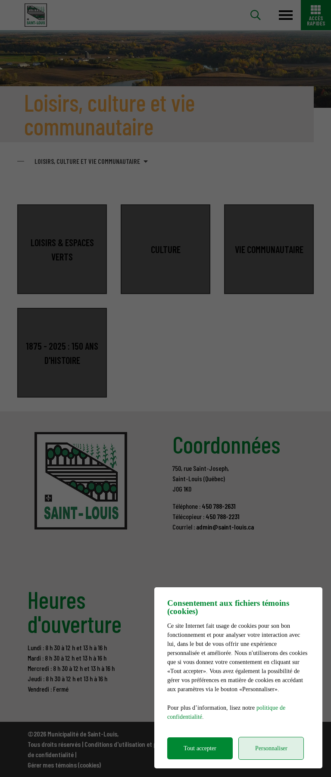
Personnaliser (271, 748)
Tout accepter (200, 748)
